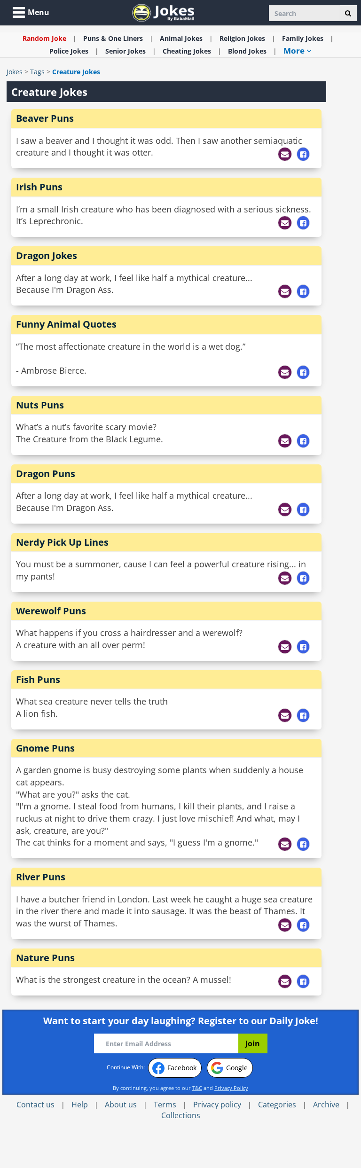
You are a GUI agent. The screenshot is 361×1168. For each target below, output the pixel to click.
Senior (125, 51)
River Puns (40, 876)
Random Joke (44, 38)
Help (79, 1104)
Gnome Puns (45, 748)
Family (302, 38)
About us (121, 1104)
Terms (165, 1104)
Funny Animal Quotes (66, 324)
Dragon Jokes (46, 255)
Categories (277, 1104)
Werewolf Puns (51, 610)
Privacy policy (217, 1104)
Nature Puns (45, 957)
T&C (197, 1087)
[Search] (348, 13)
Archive (326, 1104)
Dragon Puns (45, 473)
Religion (242, 38)
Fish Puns (38, 679)
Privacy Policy (231, 1087)
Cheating (187, 51)
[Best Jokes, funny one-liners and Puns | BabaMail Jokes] (163, 12)
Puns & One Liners (113, 38)
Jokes (15, 71)
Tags (37, 71)
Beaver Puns (45, 118)
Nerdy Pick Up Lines (62, 542)
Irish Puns (39, 186)
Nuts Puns (40, 405)
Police (68, 51)
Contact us (35, 1104)
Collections (180, 1115)
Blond (247, 51)
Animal (181, 38)
